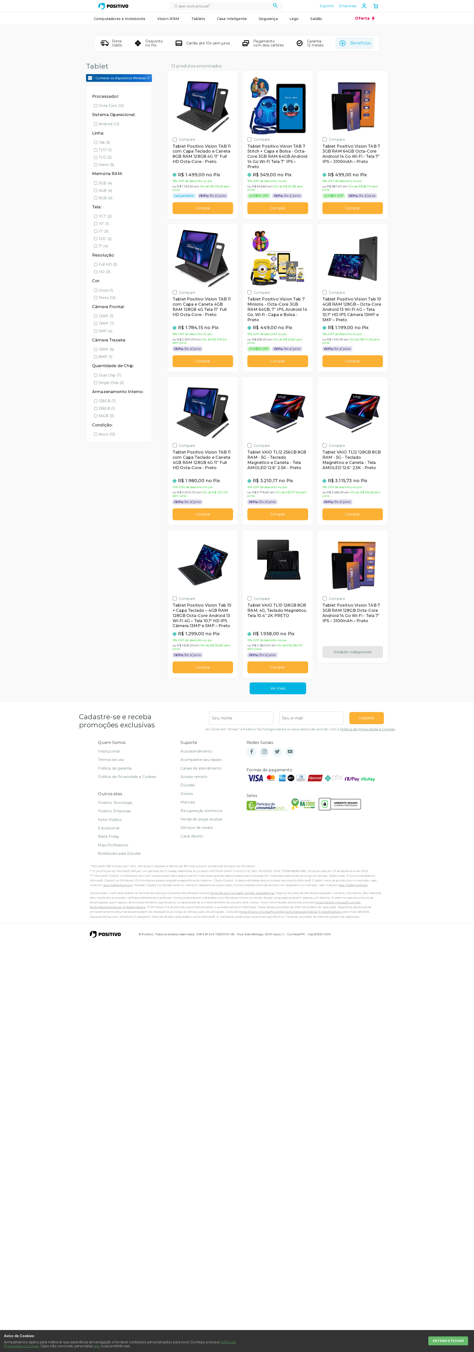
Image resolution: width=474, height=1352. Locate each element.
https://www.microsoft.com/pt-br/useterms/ (242, 893)
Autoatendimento (196, 751)
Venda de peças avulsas (201, 819)
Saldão (316, 19)
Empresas (347, 6)
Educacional (108, 828)
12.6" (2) (105, 239)
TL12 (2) (105, 157)
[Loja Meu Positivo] (113, 6)
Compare (187, 139)
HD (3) (104, 272)
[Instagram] (264, 752)
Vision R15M (168, 19)
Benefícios (360, 43)
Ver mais (277, 688)
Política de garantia (115, 768)
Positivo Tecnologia (115, 802)
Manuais (187, 802)
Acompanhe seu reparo (201, 759)
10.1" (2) (105, 216)
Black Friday (108, 836)
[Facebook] (251, 752)
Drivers (186, 794)
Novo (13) (107, 434)
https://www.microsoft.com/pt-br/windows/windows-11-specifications (290, 912)
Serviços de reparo (196, 827)
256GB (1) (107, 408)
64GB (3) (106, 416)
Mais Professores (113, 845)
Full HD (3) (108, 264)
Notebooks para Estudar (119, 853)
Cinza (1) (106, 290)
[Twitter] (277, 752)
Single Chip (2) (111, 382)
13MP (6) (106, 349)
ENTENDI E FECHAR (448, 1341)
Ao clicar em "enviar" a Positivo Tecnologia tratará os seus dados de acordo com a (300, 729)
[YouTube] (290, 752)
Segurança (268, 19)
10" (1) (104, 223)
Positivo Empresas (114, 811)
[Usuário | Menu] (364, 5)
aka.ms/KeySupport (117, 885)
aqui (97, 1346)
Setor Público (110, 819)
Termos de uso (111, 759)
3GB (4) (105, 183)
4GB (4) (105, 190)
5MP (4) (105, 331)
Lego (294, 19)
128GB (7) (107, 401)
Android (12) (109, 124)
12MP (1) (106, 316)
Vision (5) (106, 164)
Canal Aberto (191, 836)
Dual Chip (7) (110, 375)
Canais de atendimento (200, 768)
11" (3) (103, 231)
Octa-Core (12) (111, 105)
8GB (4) (105, 198)
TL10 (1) (105, 150)
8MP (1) (105, 357)
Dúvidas (187, 785)
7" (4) (103, 246)
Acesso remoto (193, 777)
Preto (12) (107, 298)
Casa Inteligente (232, 19)
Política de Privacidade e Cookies (367, 729)
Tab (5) (104, 142)
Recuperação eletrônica (201, 811)
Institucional (108, 751)
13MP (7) (106, 323)
